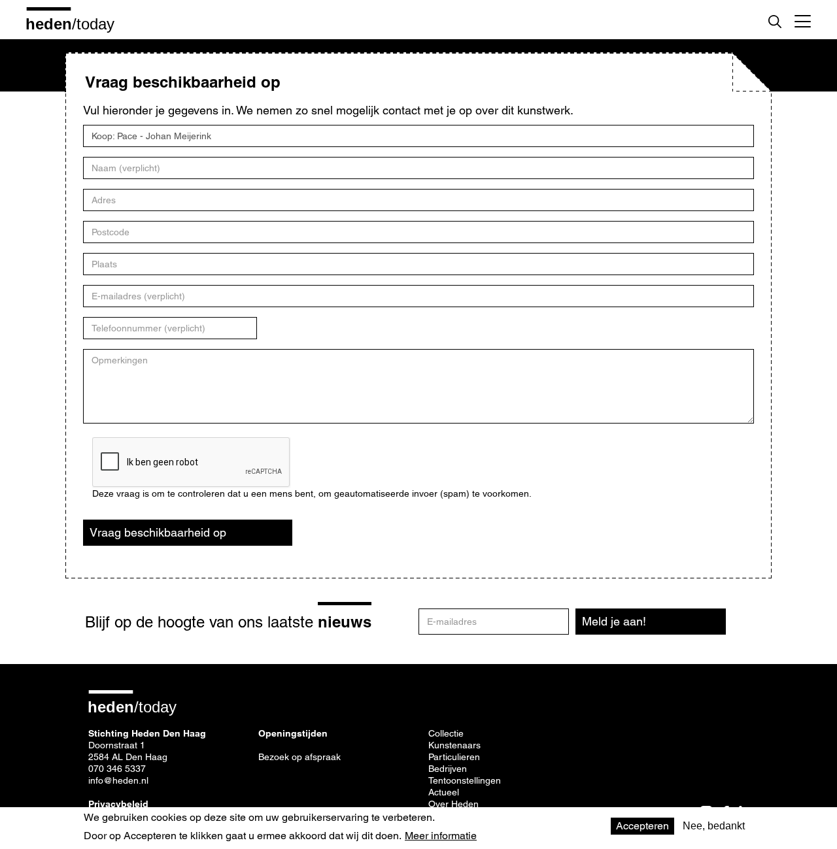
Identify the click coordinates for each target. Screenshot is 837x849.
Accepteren (642, 826)
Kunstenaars (454, 745)
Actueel (443, 792)
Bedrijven (447, 768)
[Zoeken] (774, 21)
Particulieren (454, 757)
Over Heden (453, 804)
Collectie (446, 733)
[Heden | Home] (75, 23)
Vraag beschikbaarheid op (158, 532)
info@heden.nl (118, 780)
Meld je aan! (614, 621)
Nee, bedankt (714, 825)
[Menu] (802, 19)
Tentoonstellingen (464, 780)
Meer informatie (441, 836)
